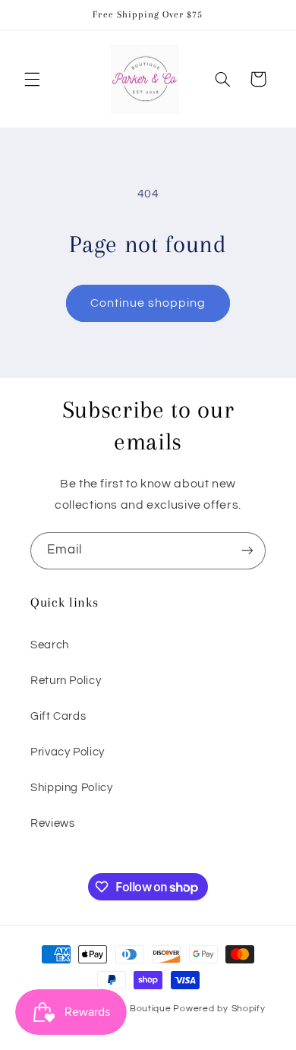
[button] (31, 78)
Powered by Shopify (219, 1008)
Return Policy (65, 680)
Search (49, 645)
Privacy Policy (67, 752)
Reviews (52, 823)
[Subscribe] (247, 550)
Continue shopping (148, 303)
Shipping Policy (71, 787)
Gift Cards (58, 716)
